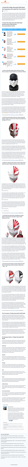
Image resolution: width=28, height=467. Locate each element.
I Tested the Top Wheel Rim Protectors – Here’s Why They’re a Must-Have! (12, 445)
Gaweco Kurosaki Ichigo (8, 70)
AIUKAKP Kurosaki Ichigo (9, 215)
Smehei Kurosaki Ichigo (8, 263)
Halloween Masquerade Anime (10, 162)
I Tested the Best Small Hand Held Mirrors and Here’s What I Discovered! (12, 443)
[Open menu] (26, 1)
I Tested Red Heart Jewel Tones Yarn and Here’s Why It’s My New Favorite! (12, 455)
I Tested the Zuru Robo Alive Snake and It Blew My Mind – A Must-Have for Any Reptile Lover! (13, 427)
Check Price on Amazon (21, 41)
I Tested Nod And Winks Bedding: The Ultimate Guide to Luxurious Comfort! (12, 450)
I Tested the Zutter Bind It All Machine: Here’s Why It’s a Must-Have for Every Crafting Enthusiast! (13, 424)
